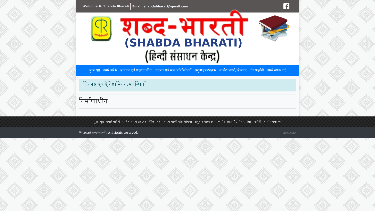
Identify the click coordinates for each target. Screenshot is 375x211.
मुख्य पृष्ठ (94, 70)
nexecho (289, 132)
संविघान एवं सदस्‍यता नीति (136, 70)
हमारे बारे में (110, 70)
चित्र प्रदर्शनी (257, 70)
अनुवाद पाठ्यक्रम (205, 70)
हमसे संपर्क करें (276, 70)
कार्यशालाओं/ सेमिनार (232, 70)
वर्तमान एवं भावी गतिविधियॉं (173, 70)
